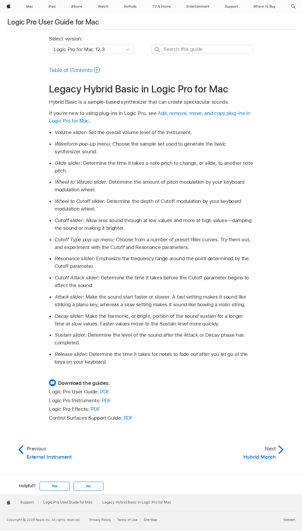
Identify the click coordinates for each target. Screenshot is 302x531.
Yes (55, 486)
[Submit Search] (157, 49)
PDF (104, 392)
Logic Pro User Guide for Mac (53, 22)
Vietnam (289, 520)
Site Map (150, 520)
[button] (293, 6)
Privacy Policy (100, 520)
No (88, 486)
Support (27, 502)
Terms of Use (127, 520)
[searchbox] (202, 49)
